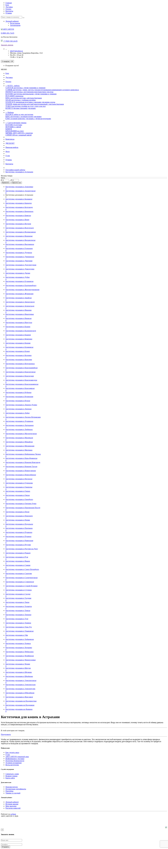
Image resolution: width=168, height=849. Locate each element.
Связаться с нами (12, 774)
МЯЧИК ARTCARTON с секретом (19, 133)
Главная (8, 3)
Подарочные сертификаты (15, 789)
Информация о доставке (14, 759)
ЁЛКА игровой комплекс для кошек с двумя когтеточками (28, 119)
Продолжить (6, 734)
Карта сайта (10, 778)
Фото (7, 151)
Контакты (9, 11)
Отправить (5, 847)
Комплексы (9, 139)
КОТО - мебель (14, 86)
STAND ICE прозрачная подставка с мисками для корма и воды (30, 102)
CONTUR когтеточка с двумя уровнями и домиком (25, 88)
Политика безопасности (14, 761)
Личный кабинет (12, 802)
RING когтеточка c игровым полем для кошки (23, 116)
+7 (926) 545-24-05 (10, 41)
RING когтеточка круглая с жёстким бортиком (23, 98)
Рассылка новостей (12, 808)
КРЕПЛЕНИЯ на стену (14, 131)
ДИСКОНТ (10, 143)
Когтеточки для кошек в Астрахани (19, 172)
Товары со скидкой (12, 793)
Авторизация (15, 25)
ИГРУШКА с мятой (13, 127)
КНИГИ (8, 129)
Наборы (11, 112)
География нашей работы (15, 170)
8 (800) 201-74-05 (7, 33)
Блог (7, 5)
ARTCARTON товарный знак (17, 757)
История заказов (11, 804)
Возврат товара (11, 776)
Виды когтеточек (12, 765)
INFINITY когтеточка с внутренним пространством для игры (29, 92)
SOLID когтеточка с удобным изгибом (20, 100)
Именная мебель (11, 147)
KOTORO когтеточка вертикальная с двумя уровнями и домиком (30, 94)
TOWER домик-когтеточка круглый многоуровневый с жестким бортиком (34, 104)
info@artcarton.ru (16, 51)
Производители (11, 787)
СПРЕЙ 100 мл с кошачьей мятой (18, 135)
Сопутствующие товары (17, 123)
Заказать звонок (7, 45)
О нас (7, 156)
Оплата (8, 9)
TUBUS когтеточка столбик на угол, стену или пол (25, 106)
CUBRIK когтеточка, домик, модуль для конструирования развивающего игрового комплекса (42, 90)
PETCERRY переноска (14, 96)
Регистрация (15, 23)
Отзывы (8, 13)
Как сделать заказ (12, 752)
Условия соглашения (13, 763)
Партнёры (9, 791)
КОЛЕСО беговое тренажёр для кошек (20, 108)
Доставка (9, 7)
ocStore (13, 814)
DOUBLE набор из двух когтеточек (19, 114)
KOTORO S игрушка (13, 125)
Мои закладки (10, 806)
